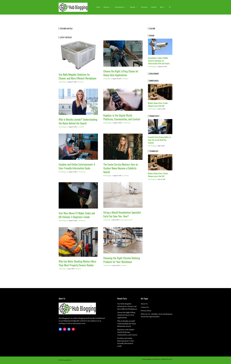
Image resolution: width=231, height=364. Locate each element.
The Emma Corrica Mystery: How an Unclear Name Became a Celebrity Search (120, 168)
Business (106, 7)
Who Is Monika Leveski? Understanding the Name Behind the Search (78, 121)
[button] (169, 7)
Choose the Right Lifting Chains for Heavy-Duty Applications (120, 73)
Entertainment (119, 7)
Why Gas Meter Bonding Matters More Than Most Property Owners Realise (77, 263)
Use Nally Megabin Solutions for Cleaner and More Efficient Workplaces (77, 76)
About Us (144, 304)
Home (98, 7)
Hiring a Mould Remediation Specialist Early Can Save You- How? (122, 214)
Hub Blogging (63, 127)
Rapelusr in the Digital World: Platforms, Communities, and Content (121, 117)
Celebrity (154, 7)
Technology (126, 123)
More (161, 7)
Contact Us (145, 307)
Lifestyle (132, 7)
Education (144, 7)
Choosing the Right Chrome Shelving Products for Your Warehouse (121, 260)
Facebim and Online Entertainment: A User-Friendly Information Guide (77, 166)
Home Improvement (126, 220)
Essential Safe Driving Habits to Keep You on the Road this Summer (159, 140)
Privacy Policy (146, 311)
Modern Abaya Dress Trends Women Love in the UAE (158, 104)
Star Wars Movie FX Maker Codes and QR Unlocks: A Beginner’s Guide (77, 215)
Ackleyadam (62, 82)
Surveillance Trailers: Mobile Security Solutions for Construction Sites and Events (159, 60)
